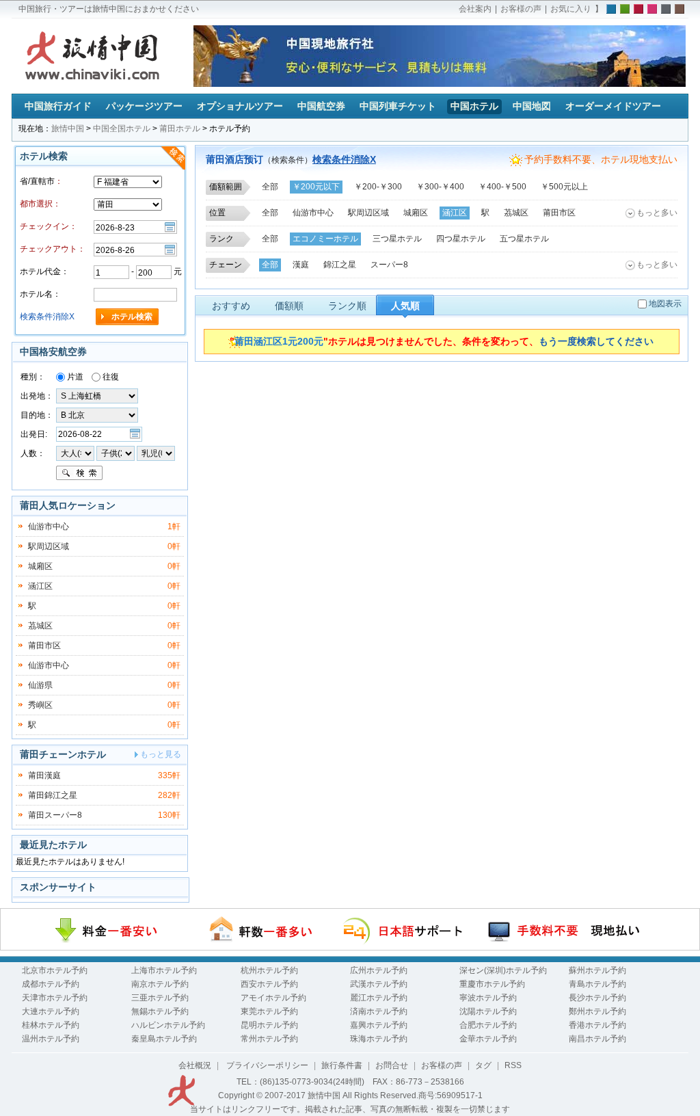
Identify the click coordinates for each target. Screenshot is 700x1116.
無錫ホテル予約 (160, 1011)
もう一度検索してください (596, 341)
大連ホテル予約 (50, 1011)
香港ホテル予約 (597, 1025)
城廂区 (415, 212)
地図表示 (665, 303)
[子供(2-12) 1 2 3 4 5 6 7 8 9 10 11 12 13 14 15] (116, 452)
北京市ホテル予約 (55, 970)
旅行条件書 (341, 1065)
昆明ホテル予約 (269, 1025)
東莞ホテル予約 (269, 1011)
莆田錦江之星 (52, 795)
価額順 (289, 305)
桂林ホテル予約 (50, 1025)
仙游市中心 (313, 212)
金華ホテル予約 (488, 1039)
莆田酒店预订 (234, 159)
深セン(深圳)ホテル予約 (503, 970)
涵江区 (454, 212)
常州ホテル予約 (269, 1039)
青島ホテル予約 (597, 984)
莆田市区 (559, 212)
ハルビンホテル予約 (168, 1025)
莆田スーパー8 (55, 815)
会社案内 (475, 9)
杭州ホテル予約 (269, 970)
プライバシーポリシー (266, 1065)
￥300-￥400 (440, 186)
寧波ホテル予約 (488, 997)
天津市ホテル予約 (55, 997)
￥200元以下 (316, 186)
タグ (483, 1065)
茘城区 (516, 212)
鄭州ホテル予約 (597, 1011)
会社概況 (194, 1065)
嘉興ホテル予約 (378, 1025)
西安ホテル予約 (269, 984)
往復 (109, 377)
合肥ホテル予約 (488, 1025)
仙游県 (40, 685)
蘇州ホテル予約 (597, 970)
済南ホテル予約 (378, 1011)
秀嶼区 (40, 705)
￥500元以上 (564, 186)
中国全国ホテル (121, 128)
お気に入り (570, 9)
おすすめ (231, 305)
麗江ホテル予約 (378, 997)
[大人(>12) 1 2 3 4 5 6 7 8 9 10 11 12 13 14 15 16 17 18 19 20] (75, 452)
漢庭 (301, 264)
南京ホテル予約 (160, 984)
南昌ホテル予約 (597, 1039)
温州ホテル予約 (50, 1039)
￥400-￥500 (502, 186)
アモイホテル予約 (273, 997)
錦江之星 (339, 264)
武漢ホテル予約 (378, 984)
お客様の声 (520, 9)
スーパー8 (389, 264)
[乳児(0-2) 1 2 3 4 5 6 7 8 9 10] (156, 452)
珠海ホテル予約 (378, 1039)
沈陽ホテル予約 (488, 1011)
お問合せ (391, 1065)
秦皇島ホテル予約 (164, 1039)
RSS (513, 1065)
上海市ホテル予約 (164, 970)
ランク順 (347, 305)
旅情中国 (67, 128)
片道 (74, 377)
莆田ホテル (179, 128)
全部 (270, 186)
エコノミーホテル (325, 238)
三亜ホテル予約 (160, 997)
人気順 (405, 305)
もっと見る (160, 754)
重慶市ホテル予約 (492, 984)
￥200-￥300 (378, 186)
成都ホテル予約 (50, 984)
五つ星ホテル (524, 238)
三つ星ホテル (397, 238)
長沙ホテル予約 (597, 997)
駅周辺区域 (368, 212)
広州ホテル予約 (378, 970)
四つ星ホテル (460, 238)
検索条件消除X (344, 159)
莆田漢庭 (44, 775)
